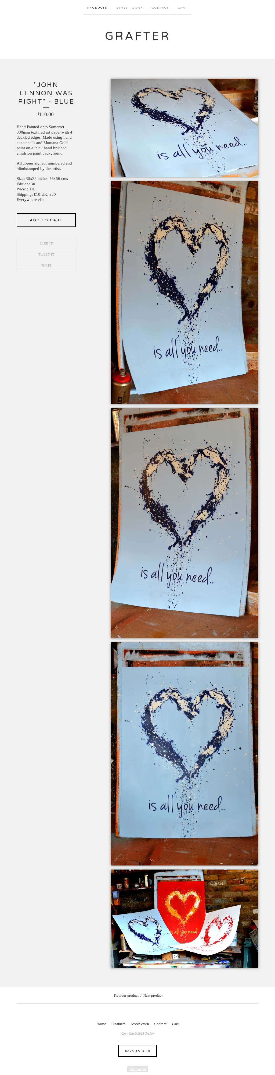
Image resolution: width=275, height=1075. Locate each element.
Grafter (137, 36)
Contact (160, 7)
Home (101, 1024)
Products (97, 7)
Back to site (137, 1050)
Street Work (129, 7)
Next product (152, 995)
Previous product (126, 995)
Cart (183, 7)
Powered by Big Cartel (137, 1069)
